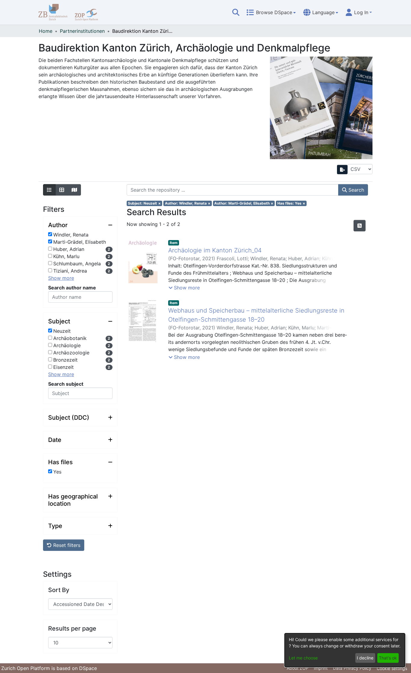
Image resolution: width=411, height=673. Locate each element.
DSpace (88, 668)
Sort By (58, 590)
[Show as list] (49, 190)
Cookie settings (392, 668)
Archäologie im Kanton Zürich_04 (215, 250)
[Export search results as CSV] (342, 169)
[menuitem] (271, 12)
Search (355, 190)
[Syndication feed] (360, 225)
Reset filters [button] (66, 545)
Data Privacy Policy (352, 668)
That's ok (388, 657)
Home (45, 31)
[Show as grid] (61, 190)
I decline (365, 657)
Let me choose (303, 657)
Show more (61, 278)
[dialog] (345, 650)
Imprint (321, 668)
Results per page (72, 628)
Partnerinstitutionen (82, 31)
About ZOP (297, 668)
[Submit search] (235, 12)
